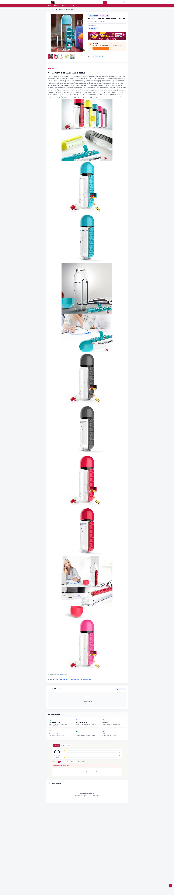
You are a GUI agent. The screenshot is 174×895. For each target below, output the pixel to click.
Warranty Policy (58, 679)
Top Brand (71, 5)
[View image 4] (67, 56)
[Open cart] (121, 2)
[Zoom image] (83, 16)
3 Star (72, 761)
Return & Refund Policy (68, 679)
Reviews (57, 745)
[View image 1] (50, 56)
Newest (83, 761)
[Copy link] (93, 56)
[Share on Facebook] (96, 56)
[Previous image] (50, 33)
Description (51, 68)
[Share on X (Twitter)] (102, 56)
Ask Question (122, 689)
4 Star (68, 761)
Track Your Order (88, 679)
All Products (56, 5)
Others (52, 9)
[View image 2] (56, 56)
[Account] (125, 2)
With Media (78, 761)
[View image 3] (61, 56)
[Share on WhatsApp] (99, 56)
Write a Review (66, 745)
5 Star (63, 761)
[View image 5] (72, 56)
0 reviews (102, 21)
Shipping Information (79, 679)
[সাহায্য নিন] (170, 885)
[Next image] (83, 33)
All (59, 761)
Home (49, 5)
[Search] (105, 2)
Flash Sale (64, 5)
